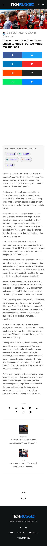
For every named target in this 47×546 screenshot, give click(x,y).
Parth (9, 33)
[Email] (32, 73)
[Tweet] (32, 55)
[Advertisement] (23, 118)
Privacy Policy (23, 538)
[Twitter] (26, 527)
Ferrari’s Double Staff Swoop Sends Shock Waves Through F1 (23, 440)
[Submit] (12, 73)
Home (11, 533)
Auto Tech (19, 33)
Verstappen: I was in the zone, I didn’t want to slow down (23, 463)
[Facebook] (20, 527)
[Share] (12, 55)
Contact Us (33, 533)
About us (21, 533)
